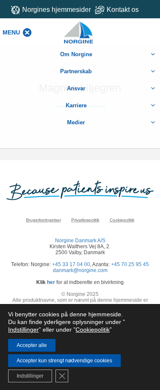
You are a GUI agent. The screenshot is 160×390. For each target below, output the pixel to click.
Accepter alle (32, 345)
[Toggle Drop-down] (124, 9)
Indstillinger (23, 329)
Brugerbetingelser (43, 220)
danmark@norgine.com (80, 270)
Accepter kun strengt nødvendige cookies (64, 361)
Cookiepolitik (122, 220)
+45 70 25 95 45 (130, 264)
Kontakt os (123, 9)
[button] (11, 32)
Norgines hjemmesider (56, 9)
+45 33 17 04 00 (71, 264)
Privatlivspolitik (85, 220)
